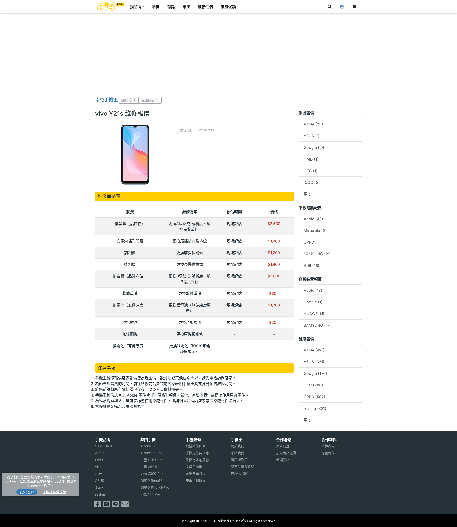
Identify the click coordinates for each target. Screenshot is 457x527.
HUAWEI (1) (314, 313)
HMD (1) (311, 159)
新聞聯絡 (282, 460)
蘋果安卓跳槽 (196, 474)
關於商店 (128, 100)
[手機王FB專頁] (97, 505)
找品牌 (135, 6)
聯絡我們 (237, 453)
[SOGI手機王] (110, 7)
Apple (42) (313, 218)
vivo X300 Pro (151, 474)
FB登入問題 (239, 474)
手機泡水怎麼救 (197, 460)
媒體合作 (328, 453)
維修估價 (205, 6)
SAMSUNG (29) (318, 253)
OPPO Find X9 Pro (154, 487)
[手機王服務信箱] (125, 505)
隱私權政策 (239, 460)
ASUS (99, 480)
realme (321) (315, 408)
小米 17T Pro (150, 494)
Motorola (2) (315, 230)
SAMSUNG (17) (317, 325)
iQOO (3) (312, 182)
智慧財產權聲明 (242, 467)
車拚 (186, 6)
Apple (99, 453)
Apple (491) (314, 350)
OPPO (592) (314, 396)
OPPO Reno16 (151, 480)
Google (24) (315, 147)
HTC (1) (311, 170)
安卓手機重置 (196, 467)
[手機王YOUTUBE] (106, 505)
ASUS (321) (314, 361)
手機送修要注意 (197, 453)
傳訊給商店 (149, 100)
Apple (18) (313, 290)
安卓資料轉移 (196, 480)
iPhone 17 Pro (151, 453)
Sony (99, 487)
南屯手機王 (106, 100)
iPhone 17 (147, 446)
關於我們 (237, 446)
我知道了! (27, 492)
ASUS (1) (312, 135)
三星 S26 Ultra (151, 460)
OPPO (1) (312, 242)
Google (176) (315, 373)
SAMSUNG (103, 446)
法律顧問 (328, 446)
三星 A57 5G (150, 467)
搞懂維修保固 (196, 446)
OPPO (100, 460)
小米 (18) (311, 265)
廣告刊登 (282, 446)
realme (100, 494)
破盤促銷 (228, 6)
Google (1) (313, 302)
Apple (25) (313, 124)
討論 (171, 6)
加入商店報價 (286, 453)
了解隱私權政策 (54, 492)
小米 (98, 474)
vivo (98, 467)
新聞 (156, 6)
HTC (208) (313, 385)
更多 (307, 194)
